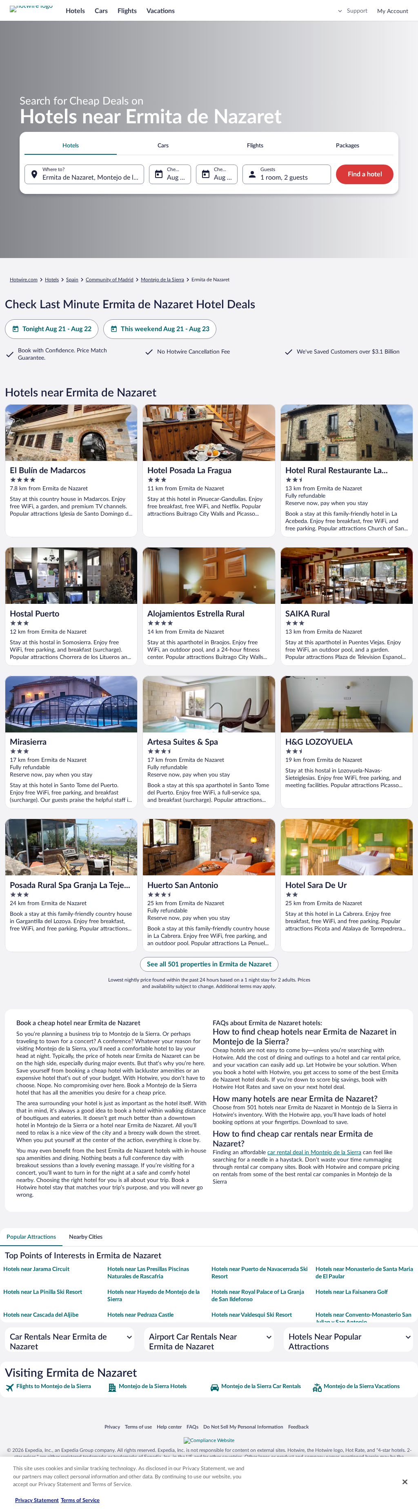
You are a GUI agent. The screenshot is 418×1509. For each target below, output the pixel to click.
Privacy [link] (112, 1426)
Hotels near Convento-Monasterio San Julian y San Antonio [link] (363, 1318)
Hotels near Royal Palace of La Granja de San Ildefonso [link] (257, 1295)
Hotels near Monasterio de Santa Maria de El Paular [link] (364, 1273)
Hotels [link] (52, 279)
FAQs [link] (192, 1426)
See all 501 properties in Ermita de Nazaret (209, 964)
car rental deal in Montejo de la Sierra (314, 1152)
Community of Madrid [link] (109, 279)
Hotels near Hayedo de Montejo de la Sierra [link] (153, 1295)
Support (357, 11)
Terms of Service (80, 1500)
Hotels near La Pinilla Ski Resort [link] (42, 1292)
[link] (55, 1388)
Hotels (75, 11)
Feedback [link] (298, 1426)
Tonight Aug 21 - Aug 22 (56, 329)
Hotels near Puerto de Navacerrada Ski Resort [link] (259, 1273)
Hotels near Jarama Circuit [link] (36, 1269)
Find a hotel (365, 174)
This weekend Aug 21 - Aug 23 (165, 329)
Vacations (161, 11)
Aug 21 (177, 177)
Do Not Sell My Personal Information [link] (243, 1426)
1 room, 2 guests (284, 177)
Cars (101, 11)
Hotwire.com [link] (24, 279)
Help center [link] (169, 1426)
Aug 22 (224, 177)
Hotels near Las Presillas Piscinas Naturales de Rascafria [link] (148, 1273)
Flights (127, 11)
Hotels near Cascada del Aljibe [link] (40, 1315)
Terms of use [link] (138, 1426)
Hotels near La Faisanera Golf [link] (352, 1292)
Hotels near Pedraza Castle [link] (140, 1315)
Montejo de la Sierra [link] (162, 279)
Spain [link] (72, 279)
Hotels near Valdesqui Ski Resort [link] (251, 1315)
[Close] (405, 1482)
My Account (392, 11)
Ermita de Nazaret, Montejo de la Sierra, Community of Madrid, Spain (93, 177)
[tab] (70, 146)
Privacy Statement (37, 1500)
